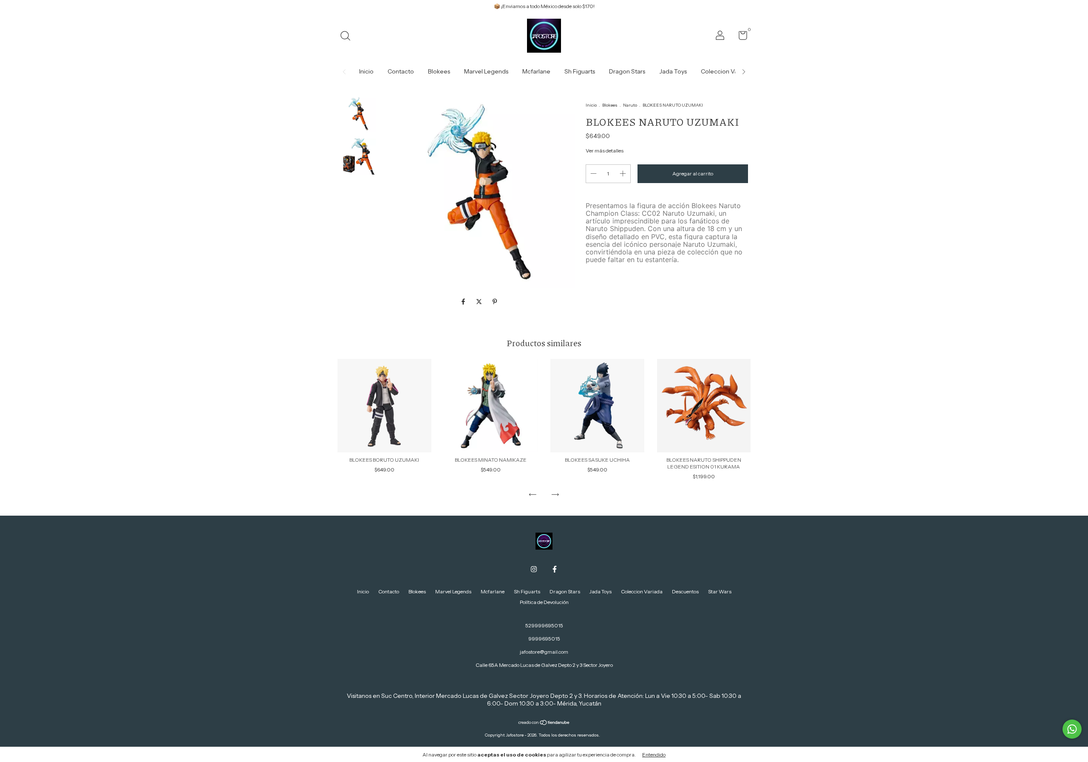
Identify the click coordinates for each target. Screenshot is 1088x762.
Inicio (366, 71)
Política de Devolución (544, 602)
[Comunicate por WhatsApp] (1072, 729)
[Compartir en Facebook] (464, 302)
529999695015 (544, 625)
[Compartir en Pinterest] (495, 302)
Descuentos (685, 591)
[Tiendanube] (544, 723)
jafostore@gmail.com (544, 652)
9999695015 (544, 638)
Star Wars (719, 591)
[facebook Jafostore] (554, 569)
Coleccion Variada (726, 71)
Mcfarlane (536, 71)
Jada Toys (673, 71)
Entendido (654, 754)
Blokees (439, 71)
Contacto (401, 71)
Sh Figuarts (579, 71)
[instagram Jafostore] (533, 569)
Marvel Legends (486, 71)
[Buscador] (348, 36)
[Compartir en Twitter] (479, 302)
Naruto (630, 105)
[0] (739, 37)
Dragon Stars (627, 71)
